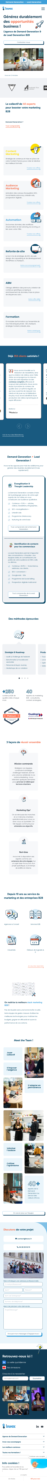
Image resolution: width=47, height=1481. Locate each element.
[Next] (27, 426)
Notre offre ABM (34, 299)
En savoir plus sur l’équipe (23, 1213)
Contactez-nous (23, 42)
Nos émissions (13, 1367)
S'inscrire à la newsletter (13, 1374)
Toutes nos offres (33, 168)
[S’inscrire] (37, 1378)
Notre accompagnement (30, 265)
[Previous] (19, 426)
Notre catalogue (33, 331)
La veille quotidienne (16, 1362)
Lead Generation (34, 2)
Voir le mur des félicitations (12, 435)
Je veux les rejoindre (36, 966)
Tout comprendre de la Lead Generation (23, 594)
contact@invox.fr (24, 1239)
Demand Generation (15, 2)
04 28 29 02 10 (24, 1247)
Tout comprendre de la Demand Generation (23, 528)
